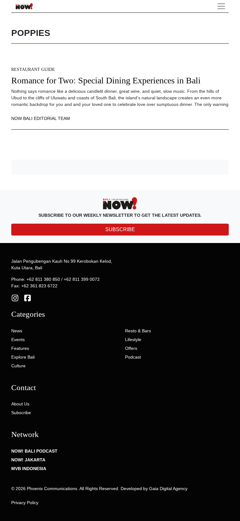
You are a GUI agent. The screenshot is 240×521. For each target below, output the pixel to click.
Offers (131, 348)
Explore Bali (23, 357)
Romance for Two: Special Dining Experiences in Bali (106, 80)
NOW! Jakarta (28, 459)
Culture (18, 365)
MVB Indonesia (28, 468)
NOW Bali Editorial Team (40, 118)
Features (20, 348)
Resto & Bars (138, 330)
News (16, 330)
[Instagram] (15, 297)
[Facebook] (27, 297)
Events (18, 339)
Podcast (133, 357)
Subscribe (21, 412)
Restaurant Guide (33, 69)
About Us (20, 403)
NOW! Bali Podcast (34, 451)
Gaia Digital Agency (168, 488)
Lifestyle (133, 339)
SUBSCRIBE (120, 229)
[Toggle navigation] (221, 6)
